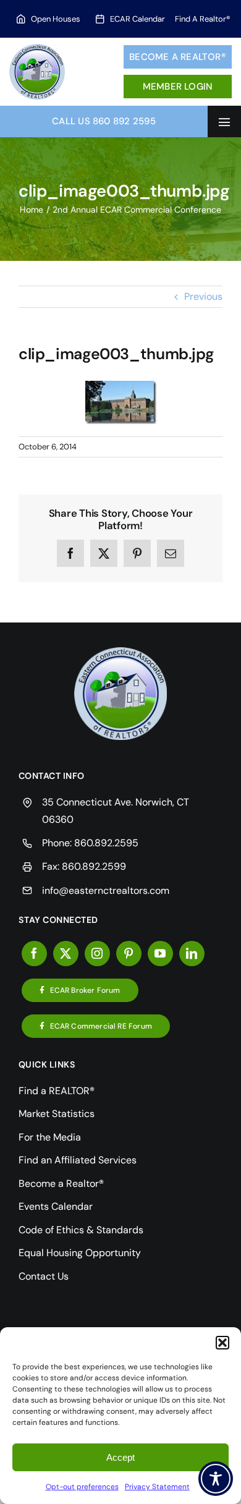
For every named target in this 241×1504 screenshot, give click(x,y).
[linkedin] (192, 953)
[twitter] (65, 953)
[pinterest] (129, 953)
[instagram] (97, 953)
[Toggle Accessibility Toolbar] (216, 1479)
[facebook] (34, 953)
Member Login (178, 86)
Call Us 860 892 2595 (104, 121)
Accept (120, 1457)
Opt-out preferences (82, 1487)
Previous (203, 296)
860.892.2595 (106, 842)
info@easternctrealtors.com (105, 890)
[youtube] (160, 953)
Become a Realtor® (177, 57)
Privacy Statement (157, 1487)
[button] (222, 1342)
